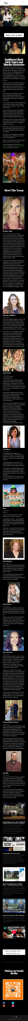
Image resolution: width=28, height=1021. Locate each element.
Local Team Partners (16, 1019)
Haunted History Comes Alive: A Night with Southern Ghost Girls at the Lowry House (14, 822)
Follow (7, 1003)
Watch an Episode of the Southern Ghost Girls (13, 952)
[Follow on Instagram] (13, 1006)
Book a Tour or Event (14, 35)
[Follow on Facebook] (4, 1003)
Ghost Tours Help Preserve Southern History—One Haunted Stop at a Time (13, 884)
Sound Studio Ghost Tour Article (11, 853)
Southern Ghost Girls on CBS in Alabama (13, 915)
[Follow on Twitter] (13, 1003)
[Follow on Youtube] (4, 1006)
